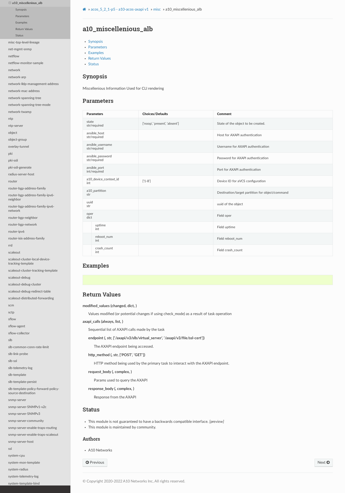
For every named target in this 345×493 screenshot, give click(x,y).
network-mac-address (24, 91)
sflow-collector (19, 333)
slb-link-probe (18, 354)
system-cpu (16, 455)
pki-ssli (13, 160)
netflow (13, 56)
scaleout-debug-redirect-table (29, 291)
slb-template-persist (22, 382)
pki (10, 153)
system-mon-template (24, 462)
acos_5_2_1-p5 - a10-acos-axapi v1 (120, 9)
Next (322, 462)
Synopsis (21, 9)
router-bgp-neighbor (23, 218)
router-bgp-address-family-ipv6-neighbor (31, 197)
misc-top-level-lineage (23, 42)
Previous (96, 462)
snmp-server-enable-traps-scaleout (33, 434)
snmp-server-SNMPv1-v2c (27, 407)
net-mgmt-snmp (20, 49)
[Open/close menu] (10, 3)
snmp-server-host (21, 441)
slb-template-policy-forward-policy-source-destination (33, 391)
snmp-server (17, 400)
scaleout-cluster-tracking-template (33, 270)
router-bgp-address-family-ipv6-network (31, 208)
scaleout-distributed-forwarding (31, 298)
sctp (11, 312)
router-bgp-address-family (27, 188)
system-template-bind (24, 483)
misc (157, 9)
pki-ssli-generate (19, 167)
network (14, 70)
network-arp (17, 77)
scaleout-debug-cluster (24, 284)
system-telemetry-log (23, 476)
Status (19, 35)
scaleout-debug (19, 277)
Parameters (22, 16)
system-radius (18, 469)
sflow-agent (16, 326)
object (12, 133)
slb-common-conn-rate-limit (28, 347)
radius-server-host (21, 174)
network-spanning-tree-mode (29, 105)
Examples (21, 22)
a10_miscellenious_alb (27, 3)
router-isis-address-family (26, 238)
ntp (10, 118)
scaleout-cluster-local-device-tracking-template (29, 261)
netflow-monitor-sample (25, 63)
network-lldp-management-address (33, 84)
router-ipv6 (16, 231)
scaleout (14, 252)
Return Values (24, 29)
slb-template (17, 375)
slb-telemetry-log (20, 368)
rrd (10, 245)
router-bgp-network (22, 224)
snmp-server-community (26, 421)
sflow (12, 319)
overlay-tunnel (18, 146)
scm (11, 305)
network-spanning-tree (24, 98)
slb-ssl (12, 361)
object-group (17, 139)
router (12, 181)
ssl (10, 449)
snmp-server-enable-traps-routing (32, 428)
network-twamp (19, 112)
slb (10, 340)
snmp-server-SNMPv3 (24, 414)
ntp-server (15, 125)
